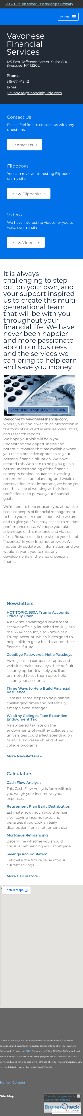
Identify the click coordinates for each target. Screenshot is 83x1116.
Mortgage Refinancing (27, 835)
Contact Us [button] (22, 145)
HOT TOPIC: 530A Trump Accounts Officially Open (38, 614)
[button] (68, 17)
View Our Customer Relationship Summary (39, 4)
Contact (18, 1082)
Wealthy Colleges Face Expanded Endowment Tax (37, 717)
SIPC (28, 1051)
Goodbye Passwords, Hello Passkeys (39, 655)
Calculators (19, 773)
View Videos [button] (24, 243)
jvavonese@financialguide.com (34, 93)
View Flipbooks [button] (26, 194)
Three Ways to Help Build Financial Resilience (38, 690)
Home (5, 1082)
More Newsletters (24, 756)
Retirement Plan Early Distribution (38, 806)
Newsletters (20, 603)
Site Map (7, 1096)
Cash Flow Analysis (24, 783)
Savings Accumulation (27, 854)
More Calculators (24, 876)
